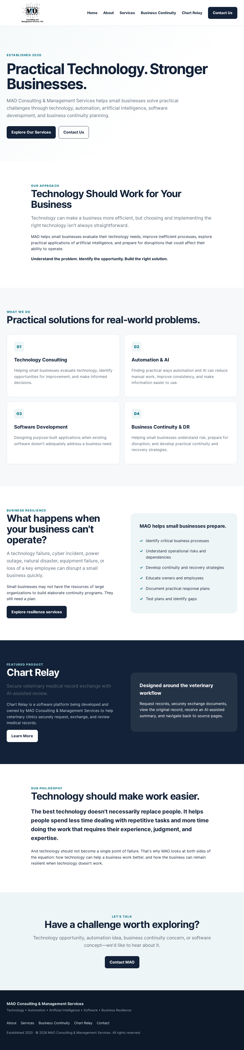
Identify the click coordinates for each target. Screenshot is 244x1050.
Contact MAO (122, 962)
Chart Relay (192, 13)
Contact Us (223, 13)
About (108, 13)
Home (92, 13)
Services (127, 13)
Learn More (22, 735)
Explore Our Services (31, 132)
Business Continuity (158, 13)
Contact (103, 1023)
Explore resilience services (36, 611)
